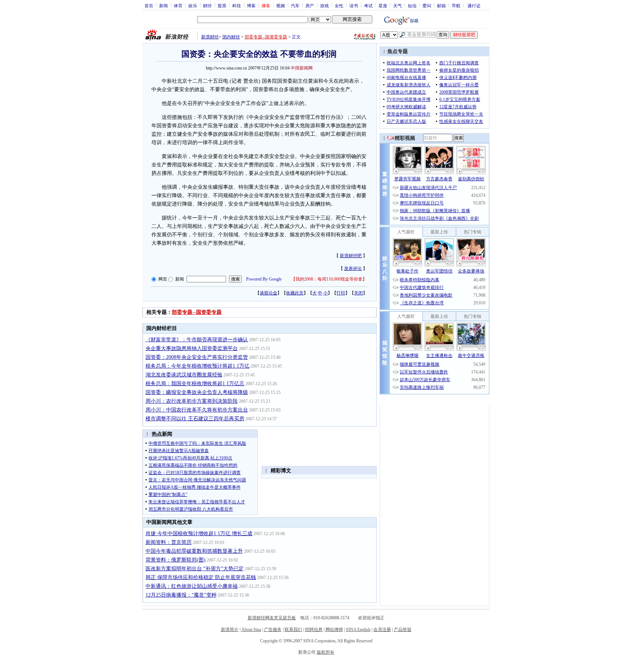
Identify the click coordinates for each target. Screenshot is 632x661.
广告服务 (273, 629)
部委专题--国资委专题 (266, 37)
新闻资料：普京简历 (169, 542)
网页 (162, 279)
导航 (456, 5)
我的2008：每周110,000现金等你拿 (329, 279)
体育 (178, 5)
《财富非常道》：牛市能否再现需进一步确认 (197, 339)
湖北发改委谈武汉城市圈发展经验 (184, 375)
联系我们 (293, 629)
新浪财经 (210, 37)
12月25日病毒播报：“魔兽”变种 (181, 595)
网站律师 (334, 629)
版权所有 (325, 652)
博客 (251, 5)
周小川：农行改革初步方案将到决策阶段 (192, 401)
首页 (148, 5)
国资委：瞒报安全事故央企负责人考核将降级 (197, 392)
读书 (353, 5)
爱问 (426, 5)
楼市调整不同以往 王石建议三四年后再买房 (195, 418)
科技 (236, 5)
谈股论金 (268, 293)
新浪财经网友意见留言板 (272, 617)
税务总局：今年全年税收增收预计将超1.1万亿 (197, 366)
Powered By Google (264, 279)
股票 (222, 5)
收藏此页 (295, 293)
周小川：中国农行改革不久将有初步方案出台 (197, 410)
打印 (340, 293)
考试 (368, 5)
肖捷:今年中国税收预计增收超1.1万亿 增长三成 (199, 533)
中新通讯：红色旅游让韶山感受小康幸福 (192, 586)
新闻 (163, 5)
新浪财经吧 (351, 255)
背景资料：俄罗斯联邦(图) (176, 560)
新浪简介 (229, 629)
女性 (339, 5)
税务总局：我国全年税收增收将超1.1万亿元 (195, 383)
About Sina (251, 629)
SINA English (358, 629)
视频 (280, 5)
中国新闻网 (302, 68)
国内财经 (231, 37)
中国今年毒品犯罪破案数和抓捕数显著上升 (194, 551)
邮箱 (441, 5)
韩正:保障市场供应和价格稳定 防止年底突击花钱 (201, 577)
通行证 (474, 5)
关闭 (358, 293)
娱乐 (192, 5)
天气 (397, 5)
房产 (309, 5)
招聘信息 (314, 629)
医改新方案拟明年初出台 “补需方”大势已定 (195, 568)
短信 (412, 5)
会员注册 (382, 629)
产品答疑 (402, 629)
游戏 (324, 5)
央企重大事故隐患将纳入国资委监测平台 (192, 348)
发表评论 (353, 268)
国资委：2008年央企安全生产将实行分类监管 (197, 357)
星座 (383, 5)
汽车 (295, 5)
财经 (207, 5)
